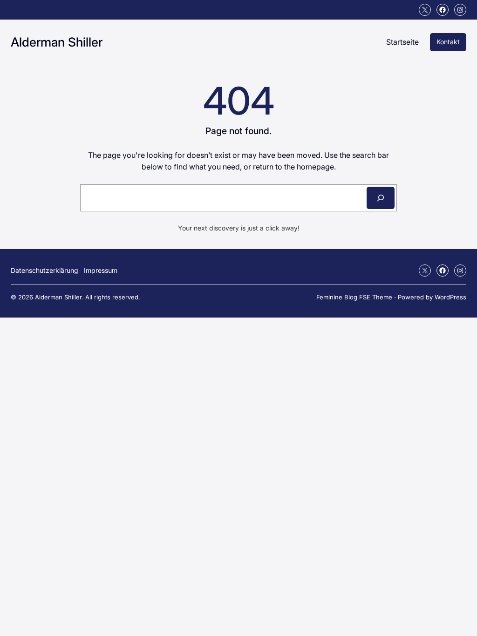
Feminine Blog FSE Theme (354, 297)
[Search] (381, 198)
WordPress (450, 297)
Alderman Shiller (56, 41)
